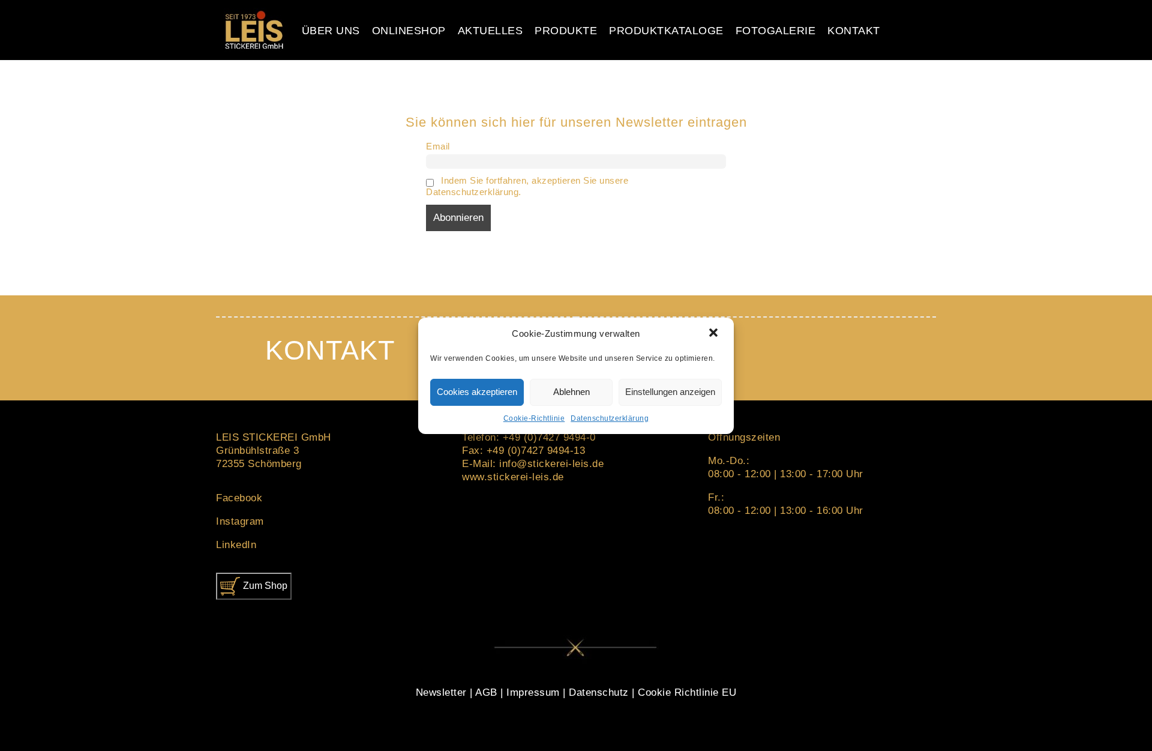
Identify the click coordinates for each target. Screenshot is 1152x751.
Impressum (533, 692)
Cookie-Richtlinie (534, 418)
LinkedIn (236, 544)
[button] (714, 334)
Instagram (240, 521)
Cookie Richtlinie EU (687, 692)
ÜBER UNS (331, 31)
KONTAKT (853, 31)
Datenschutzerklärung (610, 418)
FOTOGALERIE (776, 31)
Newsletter (441, 692)
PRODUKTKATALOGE (666, 31)
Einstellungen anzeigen (670, 392)
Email (438, 146)
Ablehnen (571, 392)
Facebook (239, 498)
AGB (486, 692)
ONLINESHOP (409, 31)
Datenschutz (599, 692)
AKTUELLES (490, 31)
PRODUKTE (566, 31)
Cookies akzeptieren (477, 392)
